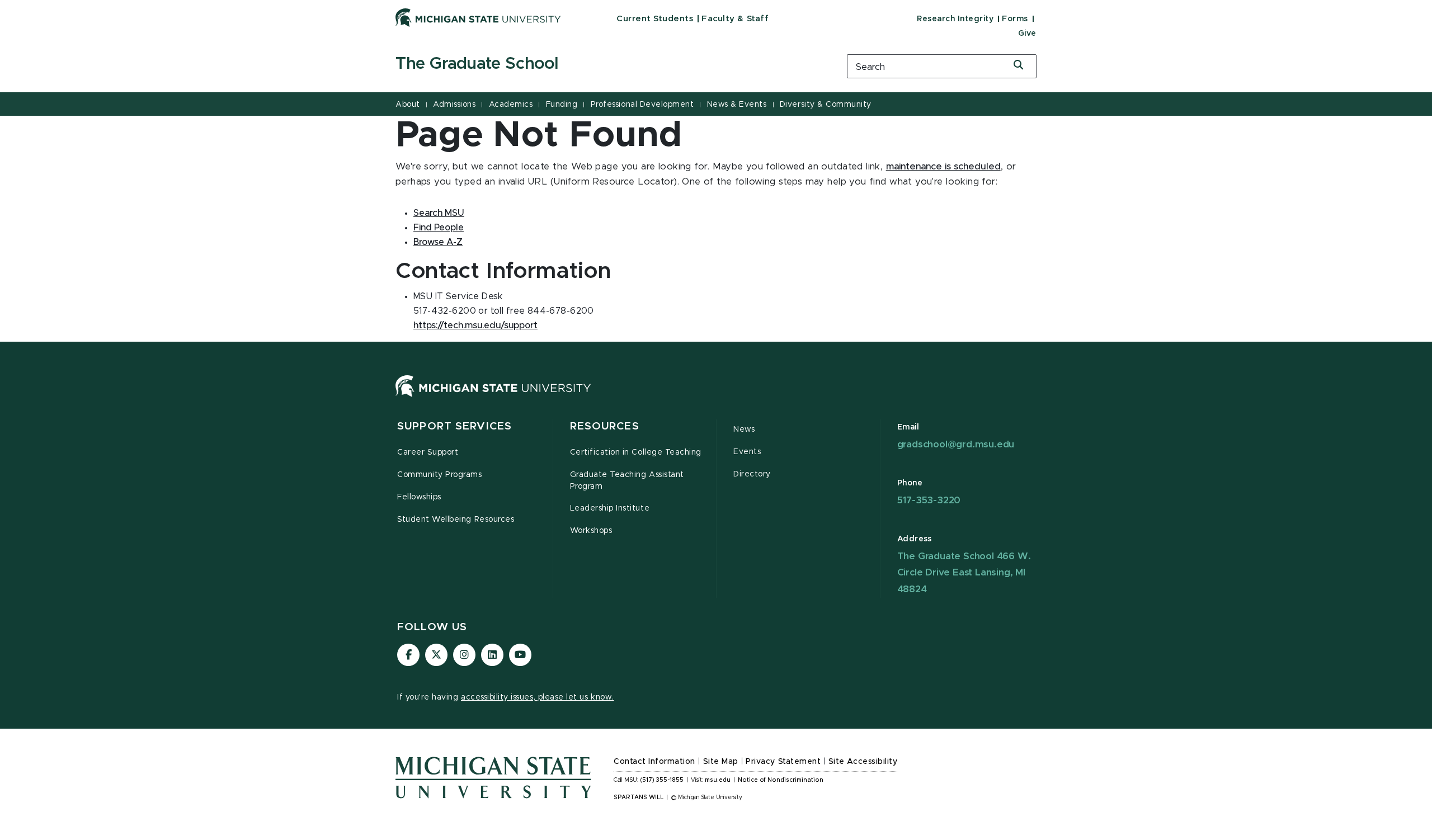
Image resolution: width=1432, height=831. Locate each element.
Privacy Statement (783, 762)
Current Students (654, 19)
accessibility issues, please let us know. (537, 697)
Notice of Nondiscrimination (780, 780)
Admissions (454, 104)
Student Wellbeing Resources (455, 519)
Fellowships (419, 497)
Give (1027, 33)
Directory (752, 474)
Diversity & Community (826, 104)
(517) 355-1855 (662, 780)
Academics (511, 104)
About (407, 104)
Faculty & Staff (735, 19)
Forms (1015, 19)
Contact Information (654, 762)
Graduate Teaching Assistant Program (627, 480)
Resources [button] (604, 426)
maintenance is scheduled (943, 166)
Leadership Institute (610, 508)
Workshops (591, 531)
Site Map (720, 762)
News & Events (737, 104)
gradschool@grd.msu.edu (956, 444)
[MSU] (493, 397)
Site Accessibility (863, 762)
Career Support (427, 452)
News (744, 429)
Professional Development (642, 104)
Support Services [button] (454, 426)
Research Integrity (955, 19)
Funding (562, 104)
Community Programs (439, 475)
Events (747, 452)
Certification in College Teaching (635, 452)
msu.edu (718, 780)
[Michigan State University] (478, 17)
